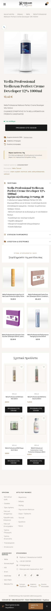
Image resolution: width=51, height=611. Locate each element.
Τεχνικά (18, 168)
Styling (21, 505)
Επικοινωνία (8, 547)
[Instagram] (25, 575)
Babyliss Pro (8, 584)
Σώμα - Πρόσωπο (25, 514)
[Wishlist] (21, 367)
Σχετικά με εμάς (8, 498)
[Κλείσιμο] (46, 606)
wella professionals (38, 172)
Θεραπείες (22, 497)
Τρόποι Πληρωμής (8, 531)
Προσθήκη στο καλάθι (26, 128)
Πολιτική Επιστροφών (8, 525)
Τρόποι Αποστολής (8, 537)
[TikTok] (31, 575)
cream (12, 172)
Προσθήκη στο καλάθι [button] (14, 409)
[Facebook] (19, 575)
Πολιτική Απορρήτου (8, 512)
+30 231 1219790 (25, 561)
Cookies (7, 503)
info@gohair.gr (24, 565)
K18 (5, 567)
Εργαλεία (22, 522)
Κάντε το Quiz (34, 606)
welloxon (7, 174)
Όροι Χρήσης (9, 507)
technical (24, 172)
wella (29, 172)
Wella (28, 14)
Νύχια (21, 526)
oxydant (17, 172)
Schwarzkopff (9, 563)
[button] (4, 27)
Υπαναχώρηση (9, 543)
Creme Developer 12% (31, 191)
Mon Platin (8, 580)
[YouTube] (37, 575)
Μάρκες (20, 14)
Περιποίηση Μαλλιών (26, 509)
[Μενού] (4, 4)
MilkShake (7, 576)
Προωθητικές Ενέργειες (9, 518)
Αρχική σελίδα (9, 14)
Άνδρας (21, 501)
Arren (6, 572)
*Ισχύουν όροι (27, 137)
